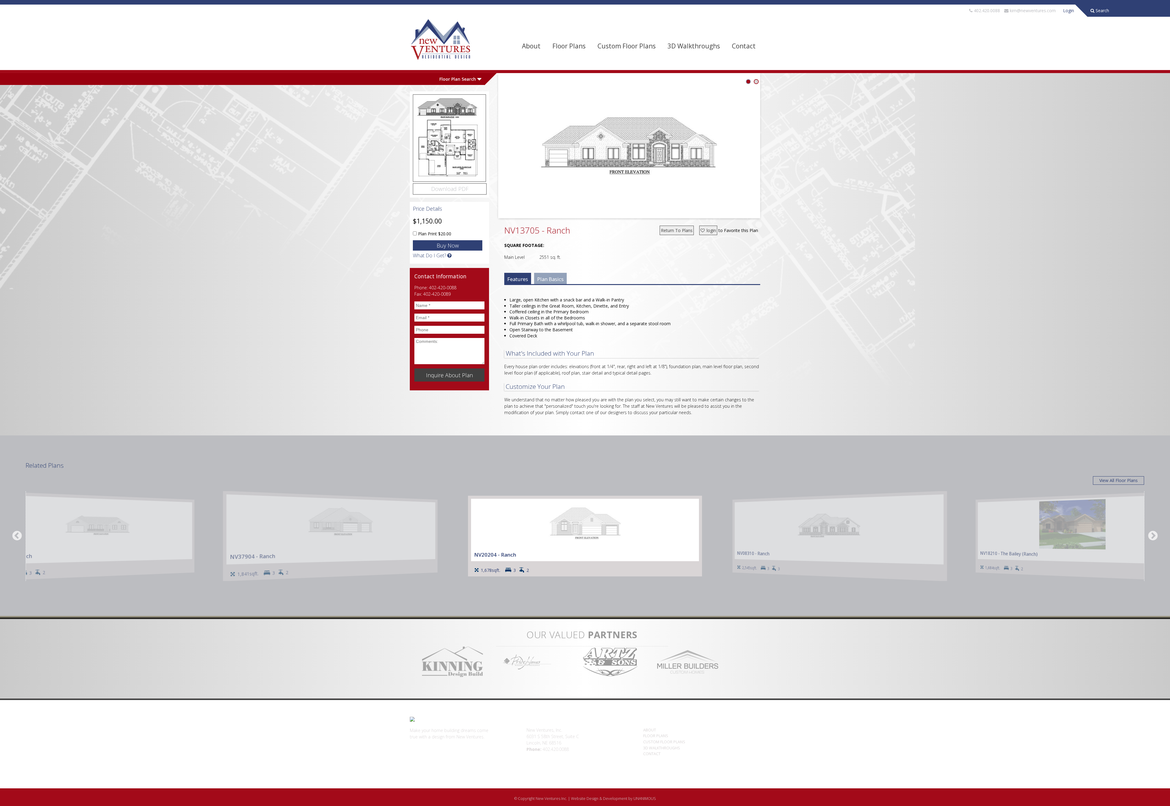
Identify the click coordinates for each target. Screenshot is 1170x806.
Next (1153, 536)
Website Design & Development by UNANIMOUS (613, 798)
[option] (585, 536)
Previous (17, 536)
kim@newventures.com (1033, 10)
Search (1101, 10)
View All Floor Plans (1118, 480)
